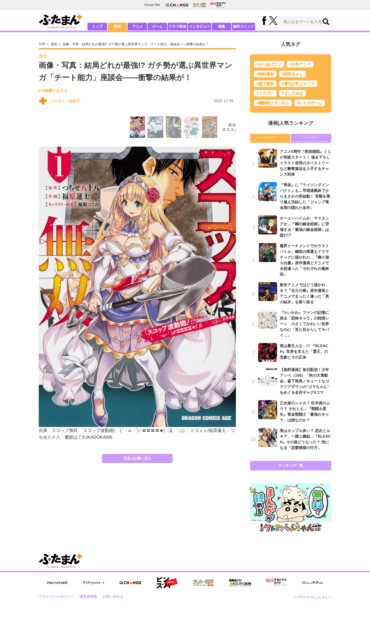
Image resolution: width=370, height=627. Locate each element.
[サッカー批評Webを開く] (199, 5)
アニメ (137, 26)
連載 (221, 26)
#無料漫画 (265, 74)
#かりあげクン (269, 64)
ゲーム (157, 26)
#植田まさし (292, 74)
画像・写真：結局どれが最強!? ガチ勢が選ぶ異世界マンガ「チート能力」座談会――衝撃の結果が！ (136, 44)
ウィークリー (311, 137)
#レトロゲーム (309, 103)
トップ (97, 26)
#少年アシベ (300, 64)
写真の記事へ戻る (137, 458)
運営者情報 (88, 596)
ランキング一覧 (290, 465)
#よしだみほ (292, 93)
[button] (226, 296)
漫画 (117, 26)
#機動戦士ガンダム (273, 103)
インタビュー (199, 26)
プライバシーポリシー (56, 596)
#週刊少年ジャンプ (298, 84)
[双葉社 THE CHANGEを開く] (176, 5)
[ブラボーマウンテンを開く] (240, 582)
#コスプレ (265, 93)
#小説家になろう (53, 90)
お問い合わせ (113, 596)
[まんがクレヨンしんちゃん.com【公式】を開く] (57, 582)
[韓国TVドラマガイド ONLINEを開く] (218, 5)
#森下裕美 (265, 84)
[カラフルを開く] (313, 582)
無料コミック (243, 26)
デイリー (270, 137)
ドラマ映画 (177, 26)
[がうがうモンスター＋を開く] (94, 582)
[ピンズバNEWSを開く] (167, 583)
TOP (42, 44)
